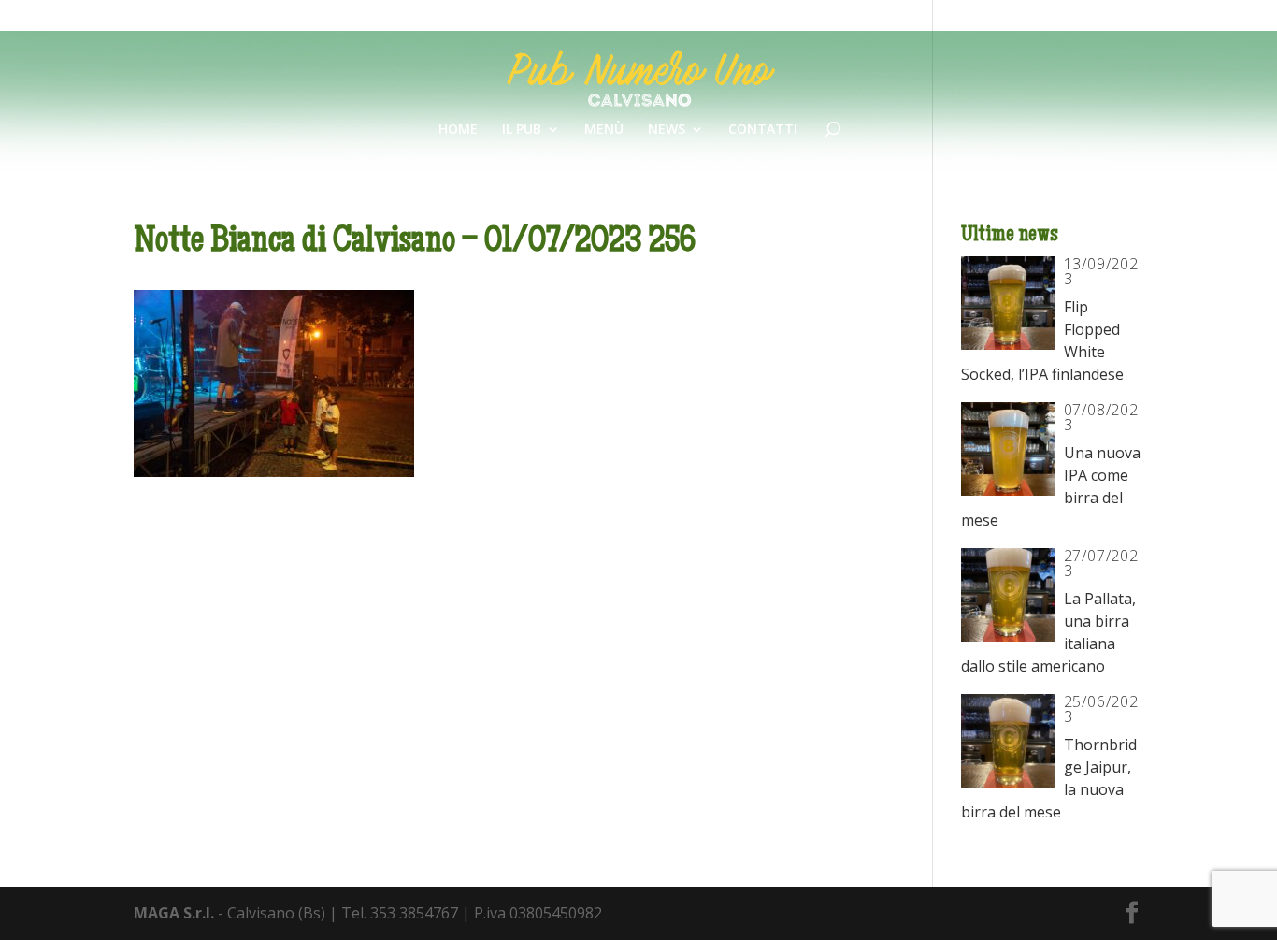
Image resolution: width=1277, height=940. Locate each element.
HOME (458, 130)
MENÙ (604, 130)
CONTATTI (762, 130)
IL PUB (521, 130)
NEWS (666, 130)
